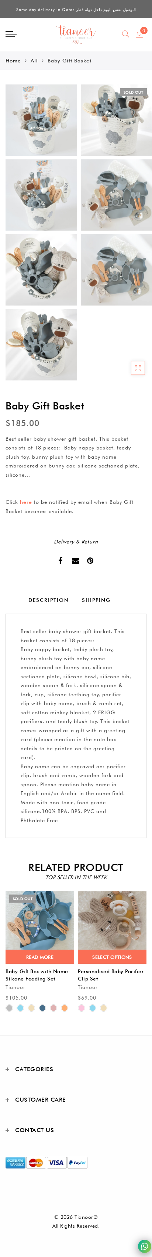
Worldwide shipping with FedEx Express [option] (76, 9)
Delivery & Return (76, 542)
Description (48, 600)
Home (13, 61)
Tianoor (15, 987)
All (34, 61)
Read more (39, 957)
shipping (96, 600)
